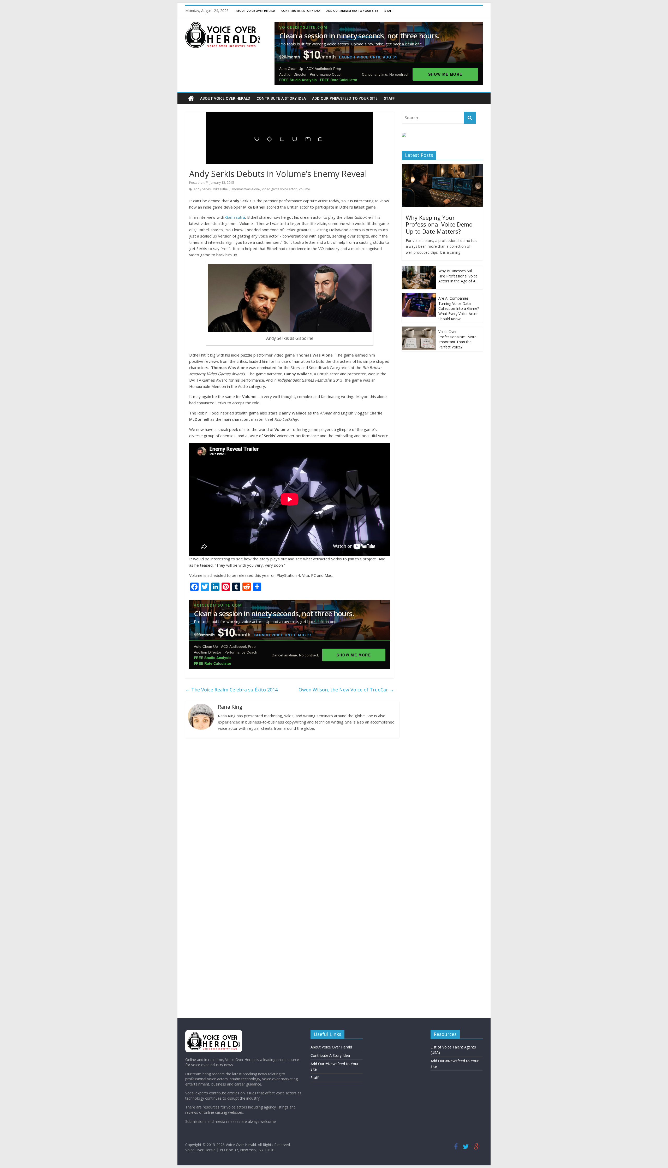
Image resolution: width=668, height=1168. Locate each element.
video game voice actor (279, 189)
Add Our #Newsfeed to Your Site (352, 11)
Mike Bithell (221, 189)
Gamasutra (235, 217)
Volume (304, 189)
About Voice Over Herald (255, 11)
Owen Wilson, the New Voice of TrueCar (346, 689)
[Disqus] (289, 809)
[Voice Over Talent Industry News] (222, 25)
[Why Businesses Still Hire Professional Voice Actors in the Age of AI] (419, 268)
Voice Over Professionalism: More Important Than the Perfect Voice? (457, 339)
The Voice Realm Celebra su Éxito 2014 (231, 689)
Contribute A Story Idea (300, 11)
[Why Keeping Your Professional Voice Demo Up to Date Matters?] (442, 166)
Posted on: (211, 182)
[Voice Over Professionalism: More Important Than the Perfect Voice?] (419, 329)
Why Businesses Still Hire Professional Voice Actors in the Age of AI (458, 275)
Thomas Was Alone (245, 189)
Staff (388, 11)
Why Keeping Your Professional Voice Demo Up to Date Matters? (439, 224)
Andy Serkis (202, 189)
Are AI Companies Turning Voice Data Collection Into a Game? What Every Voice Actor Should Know (458, 308)
